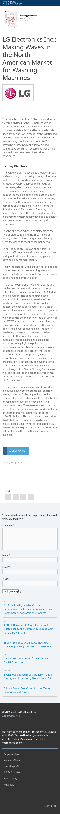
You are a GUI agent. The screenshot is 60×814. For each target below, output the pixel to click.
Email (6, 567)
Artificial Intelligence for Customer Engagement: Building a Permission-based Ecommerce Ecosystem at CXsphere (28, 609)
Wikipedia (8, 784)
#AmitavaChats (11, 760)
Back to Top (50, 805)
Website (6, 579)
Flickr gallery (9, 778)
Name (6, 555)
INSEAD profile (11, 772)
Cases (19, 462)
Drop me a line (10, 754)
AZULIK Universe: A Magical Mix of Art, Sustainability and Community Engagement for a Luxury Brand (28, 629)
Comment (8, 525)
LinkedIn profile (11, 766)
